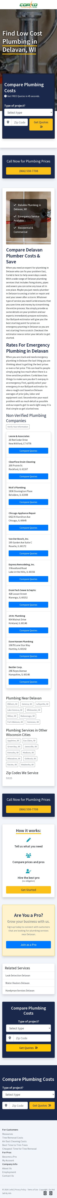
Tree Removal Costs (12, 1137)
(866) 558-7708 (28, 171)
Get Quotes (41, 122)
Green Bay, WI (13, 746)
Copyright (43, 1189)
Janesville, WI (30, 746)
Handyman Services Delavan (19, 990)
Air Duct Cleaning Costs (14, 1141)
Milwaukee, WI (13, 758)
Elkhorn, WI (12, 704)
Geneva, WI (27, 704)
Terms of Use (33, 1189)
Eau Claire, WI (29, 740)
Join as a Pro (28, 945)
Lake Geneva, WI (14, 710)
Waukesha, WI (27, 764)
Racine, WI (12, 764)
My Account (8, 1160)
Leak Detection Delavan (17, 975)
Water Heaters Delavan (17, 982)
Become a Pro (9, 1156)
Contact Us (8, 1175)
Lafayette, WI (42, 704)
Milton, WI (11, 716)
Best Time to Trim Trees (15, 1145)
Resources (7, 1133)
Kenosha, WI (13, 752)
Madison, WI (28, 752)
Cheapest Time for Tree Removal (19, 1148)
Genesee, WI (33, 722)
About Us (7, 1168)
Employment (9, 1172)
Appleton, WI (13, 740)
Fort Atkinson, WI (15, 722)
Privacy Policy (20, 1189)
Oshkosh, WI (30, 758)
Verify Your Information (17, 426)
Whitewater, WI (33, 710)
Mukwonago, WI (28, 716)
